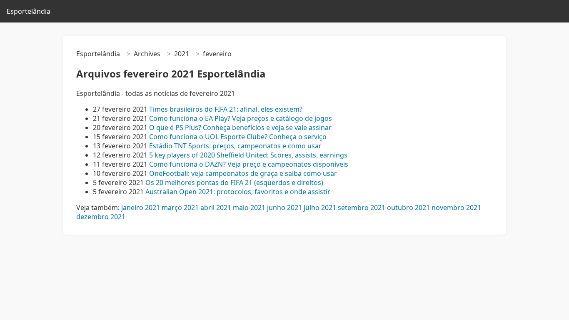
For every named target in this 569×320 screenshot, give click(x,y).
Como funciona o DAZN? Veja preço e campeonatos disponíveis (248, 164)
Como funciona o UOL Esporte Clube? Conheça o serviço (238, 136)
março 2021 (180, 207)
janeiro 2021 (140, 207)
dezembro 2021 (100, 216)
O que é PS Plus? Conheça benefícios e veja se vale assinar (240, 127)
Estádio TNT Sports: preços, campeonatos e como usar (235, 145)
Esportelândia (28, 11)
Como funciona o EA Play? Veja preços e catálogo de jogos (240, 118)
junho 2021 (284, 207)
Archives (147, 53)
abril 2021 (215, 207)
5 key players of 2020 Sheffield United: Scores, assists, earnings (248, 155)
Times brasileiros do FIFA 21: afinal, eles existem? (225, 109)
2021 (181, 53)
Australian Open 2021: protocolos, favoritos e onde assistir (237, 191)
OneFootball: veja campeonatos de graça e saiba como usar (243, 173)
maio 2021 (249, 207)
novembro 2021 (456, 207)
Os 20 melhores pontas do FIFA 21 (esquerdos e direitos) (234, 182)
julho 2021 (320, 207)
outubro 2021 (408, 207)
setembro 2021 (361, 207)
